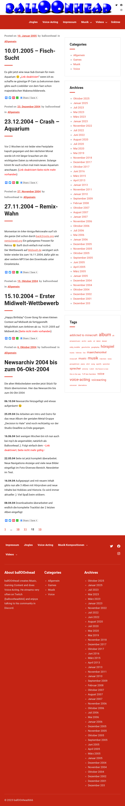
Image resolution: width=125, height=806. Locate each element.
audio (90, 341)
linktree (79, 353)
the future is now (101, 369)
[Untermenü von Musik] (91, 22)
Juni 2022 (79, 134)
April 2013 (79, 180)
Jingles (28, 544)
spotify (98, 364)
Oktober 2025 (81, 98)
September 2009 (83, 198)
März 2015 (79, 175)
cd (94, 341)
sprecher (75, 368)
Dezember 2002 (82, 294)
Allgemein (10, 41)
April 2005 (79, 266)
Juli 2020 (78, 143)
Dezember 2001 (82, 298)
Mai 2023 (78, 112)
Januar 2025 (80, 103)
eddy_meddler (75, 347)
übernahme (82, 385)
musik (93, 358)
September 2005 (83, 257)
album (105, 334)
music (82, 358)
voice (100, 373)
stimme (85, 369)
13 (39, 529)
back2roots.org (45, 236)
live (84, 353)
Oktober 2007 (81, 207)
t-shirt (91, 369)
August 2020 (80, 139)
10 (18, 529)
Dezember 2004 (82, 280)
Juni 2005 (79, 262)
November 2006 (82, 221)
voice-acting (80, 379)
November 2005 (82, 248)
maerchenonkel (97, 352)
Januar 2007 (80, 216)
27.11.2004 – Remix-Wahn (31, 210)
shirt (88, 364)
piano (83, 364)
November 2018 (82, 157)
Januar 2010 (80, 194)
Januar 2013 (80, 184)
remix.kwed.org (13, 240)
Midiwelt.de (34, 250)
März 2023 (79, 116)
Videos (10, 554)
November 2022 (82, 125)
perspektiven (74, 364)
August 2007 (80, 212)
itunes (72, 353)
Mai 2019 (78, 153)
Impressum (12, 544)
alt (113, 336)
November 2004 (82, 285)
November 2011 (82, 189)
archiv (84, 341)
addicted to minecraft (83, 335)
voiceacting (98, 380)
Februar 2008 (81, 203)
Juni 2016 (79, 171)
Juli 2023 (78, 107)
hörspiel (107, 346)
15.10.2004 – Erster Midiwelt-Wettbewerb (31, 299)
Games (77, 59)
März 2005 (79, 271)
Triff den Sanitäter (89, 374)
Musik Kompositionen (71, 544)
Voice (76, 68)
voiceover (73, 385)
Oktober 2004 (81, 289)
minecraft (73, 359)
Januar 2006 (80, 239)
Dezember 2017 (82, 162)
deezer (104, 341)
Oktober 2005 (81, 253)
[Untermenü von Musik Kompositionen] (87, 545)
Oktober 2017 (81, 166)
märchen (103, 359)
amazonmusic (75, 341)
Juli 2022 (78, 130)
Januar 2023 (80, 121)
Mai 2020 (78, 148)
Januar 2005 (80, 275)
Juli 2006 (78, 230)
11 (25, 529)
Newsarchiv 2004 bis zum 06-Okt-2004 (30, 366)
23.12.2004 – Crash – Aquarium (31, 125)
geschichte (86, 347)
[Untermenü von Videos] (106, 22)
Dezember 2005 (82, 244)
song (93, 364)
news (110, 359)
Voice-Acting (45, 544)
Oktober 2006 (81, 225)
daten (98, 341)
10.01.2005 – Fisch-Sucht (29, 54)
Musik (76, 64)
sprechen (106, 364)
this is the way (75, 374)
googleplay (95, 347)
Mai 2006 (78, 234)
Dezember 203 (81, 303)
